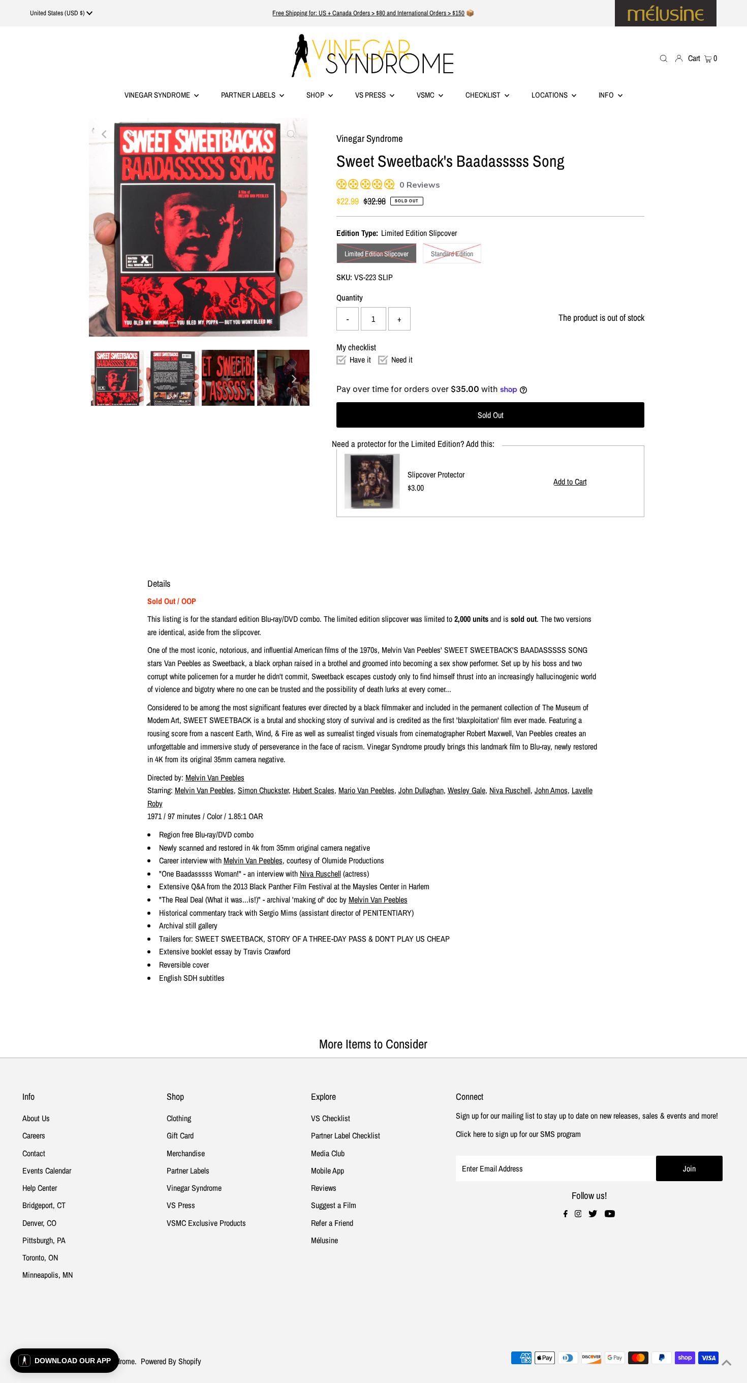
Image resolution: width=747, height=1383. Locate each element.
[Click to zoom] (291, 134)
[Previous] (105, 134)
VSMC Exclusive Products (206, 1222)
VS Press (181, 1205)
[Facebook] (565, 1214)
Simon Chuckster (263, 790)
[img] (340, 183)
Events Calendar (46, 1170)
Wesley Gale (466, 790)
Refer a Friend (332, 1222)
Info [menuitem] (607, 94)
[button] (64, 1360)
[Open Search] (663, 58)
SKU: (344, 277)
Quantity (349, 297)
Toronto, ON (40, 1257)
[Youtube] (609, 1214)
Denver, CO (39, 1222)
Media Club (328, 1153)
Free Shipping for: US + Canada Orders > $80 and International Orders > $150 (368, 13)
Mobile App (327, 1170)
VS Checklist (330, 1118)
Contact (33, 1153)
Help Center (39, 1187)
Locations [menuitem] (550, 94)
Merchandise (186, 1153)
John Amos (551, 790)
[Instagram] (578, 1214)
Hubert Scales (313, 790)
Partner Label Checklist (345, 1135)
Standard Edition (452, 253)
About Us (36, 1118)
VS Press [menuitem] (371, 94)
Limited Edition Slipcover (377, 253)
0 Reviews (419, 185)
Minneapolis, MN (47, 1274)
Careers (33, 1135)
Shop (316, 94)
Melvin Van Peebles (214, 777)
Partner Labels (249, 94)
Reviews (323, 1187)
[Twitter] (593, 1214)
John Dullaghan (421, 790)
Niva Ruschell (510, 790)
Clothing (179, 1118)
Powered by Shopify (171, 1361)
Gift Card (180, 1135)
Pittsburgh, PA (44, 1240)
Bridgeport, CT (44, 1205)
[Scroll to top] (727, 1362)
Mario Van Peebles (366, 790)
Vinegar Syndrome (158, 94)
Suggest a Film (333, 1205)
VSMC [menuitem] (426, 94)
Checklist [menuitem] (483, 94)
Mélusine (324, 1240)
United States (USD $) (58, 13)
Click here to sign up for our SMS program (518, 1133)
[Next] (130, 134)
